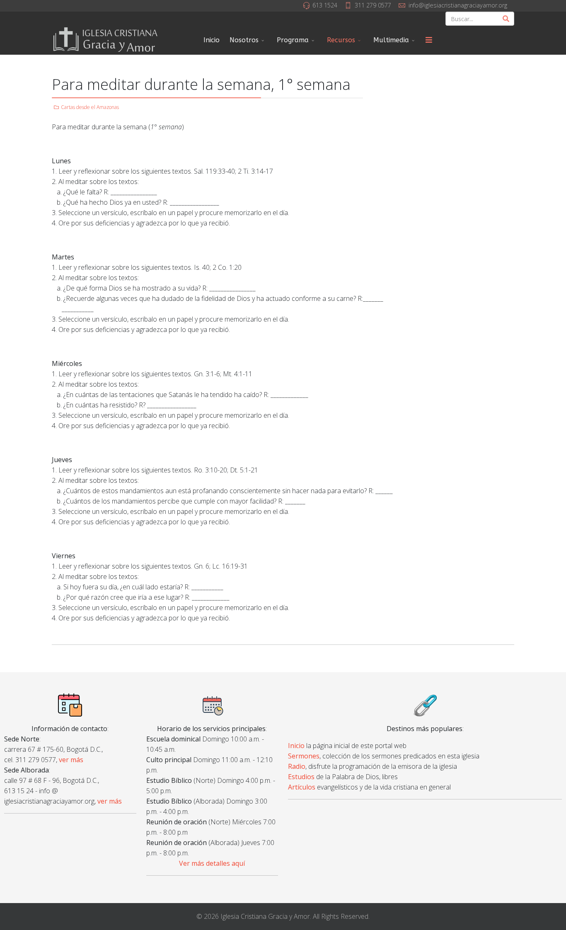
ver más (71, 759)
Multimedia (391, 40)
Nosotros (244, 40)
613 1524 (324, 5)
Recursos (341, 40)
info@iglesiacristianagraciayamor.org (458, 5)
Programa (293, 40)
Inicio (211, 40)
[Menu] (428, 40)
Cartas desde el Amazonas (90, 107)
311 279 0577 (373, 5)
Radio (296, 766)
